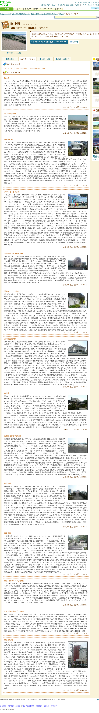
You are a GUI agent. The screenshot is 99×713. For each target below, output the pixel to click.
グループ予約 (48, 9)
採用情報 (39, 706)
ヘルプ (83, 5)
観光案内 (58, 9)
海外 (18, 9)
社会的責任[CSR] (28, 706)
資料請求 (54, 706)
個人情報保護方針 (14, 706)
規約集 (46, 706)
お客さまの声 (45, 5)
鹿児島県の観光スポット (21, 14)
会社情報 (3, 706)
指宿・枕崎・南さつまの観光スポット (44, 14)
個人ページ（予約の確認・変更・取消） (66, 5)
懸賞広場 (28, 9)
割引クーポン (38, 9)
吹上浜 (61, 14)
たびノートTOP (5, 14)
